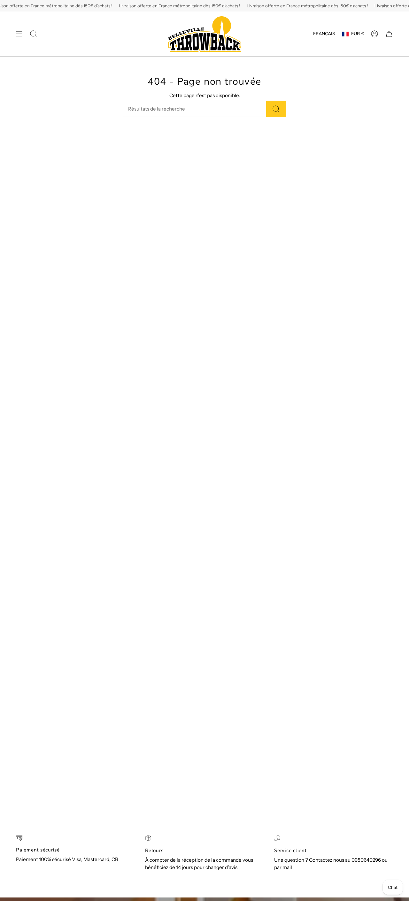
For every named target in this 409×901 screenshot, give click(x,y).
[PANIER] (389, 34)
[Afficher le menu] (19, 34)
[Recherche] (276, 109)
